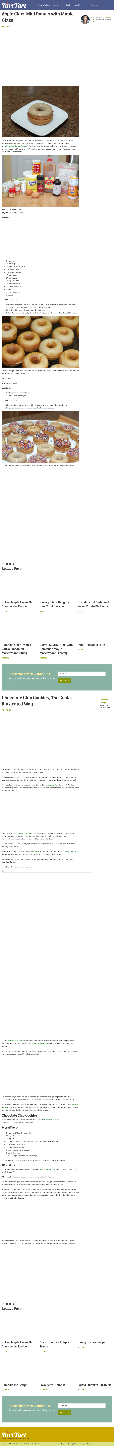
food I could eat (36, 851)
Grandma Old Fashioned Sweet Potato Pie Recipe (93, 604)
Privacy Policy (72, 1444)
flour (14, 1177)
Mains (42, 611)
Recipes (56, 5)
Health (68, 5)
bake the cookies (46, 1169)
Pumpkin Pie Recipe (14, 1385)
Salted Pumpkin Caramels (94, 1385)
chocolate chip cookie (70, 851)
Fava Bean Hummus (52, 1385)
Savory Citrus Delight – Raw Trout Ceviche (54, 604)
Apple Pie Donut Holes (92, 645)
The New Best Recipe (16, 1041)
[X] (3, 563)
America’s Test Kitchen (40, 1043)
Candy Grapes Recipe (91, 1342)
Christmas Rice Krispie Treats (54, 1344)
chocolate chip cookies (25, 833)
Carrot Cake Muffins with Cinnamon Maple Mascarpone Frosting (56, 649)
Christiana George (104, 701)
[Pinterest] (13, 563)
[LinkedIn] (10, 563)
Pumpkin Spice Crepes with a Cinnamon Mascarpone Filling (16, 649)
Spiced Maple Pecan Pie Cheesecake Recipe (17, 604)
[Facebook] (6, 563)
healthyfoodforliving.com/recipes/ (15, 146)
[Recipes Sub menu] (61, 5)
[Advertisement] (40, 239)
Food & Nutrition (44, 5)
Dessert (6, 611)
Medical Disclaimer (87, 1444)
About (62, 1444)
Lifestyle (77, 5)
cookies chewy (53, 785)
